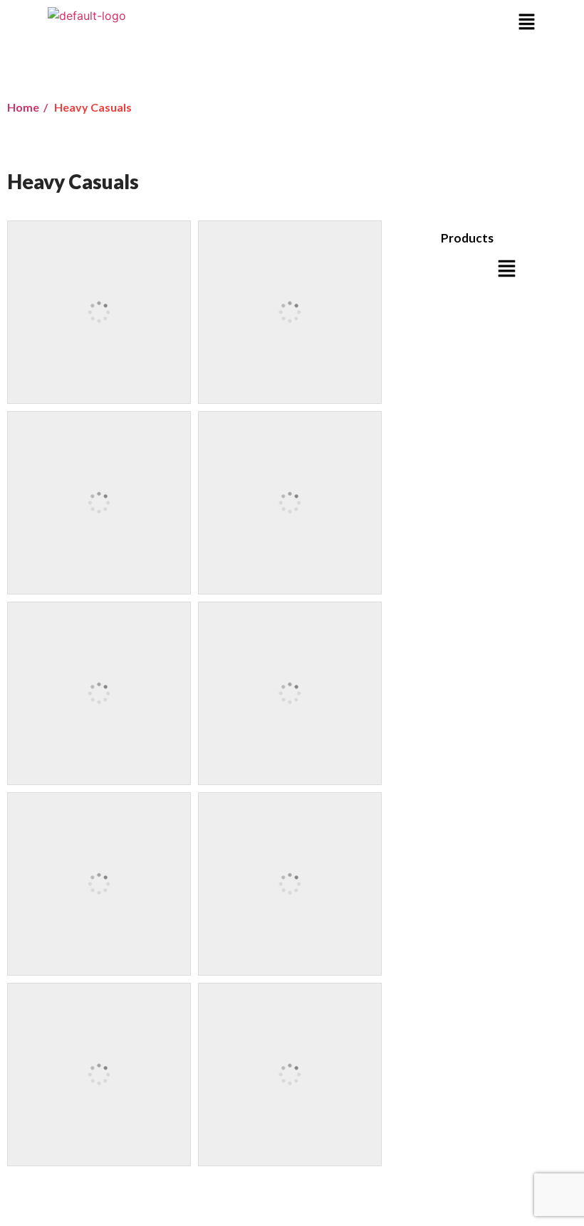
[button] (527, 22)
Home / (29, 107)
